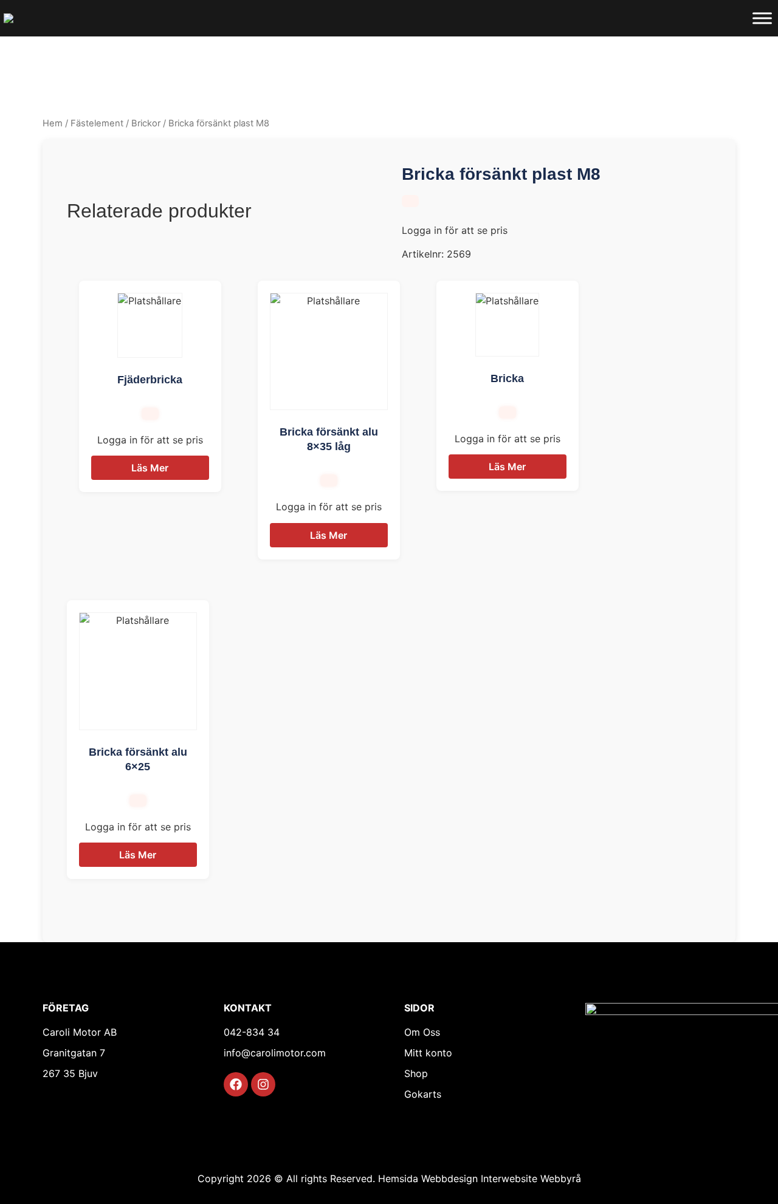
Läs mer (149, 468)
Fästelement (97, 123)
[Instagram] (263, 1084)
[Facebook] (236, 1084)
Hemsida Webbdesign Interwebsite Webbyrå (479, 1178)
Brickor (145, 123)
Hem (53, 123)
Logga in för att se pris (455, 230)
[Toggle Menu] (762, 18)
